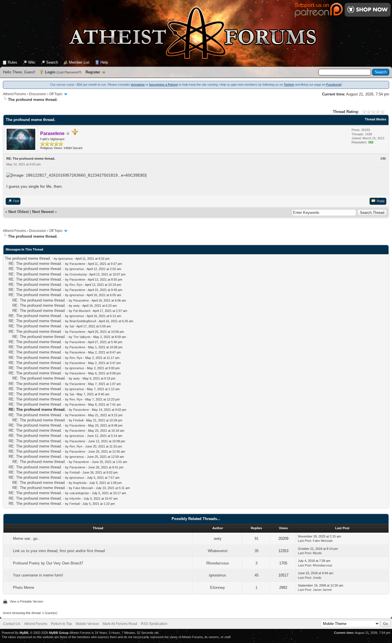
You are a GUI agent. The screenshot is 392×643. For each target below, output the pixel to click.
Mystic (317, 553)
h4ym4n (75, 498)
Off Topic (56, 94)
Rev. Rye (75, 284)
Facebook (333, 84)
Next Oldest (18, 212)
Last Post (304, 540)
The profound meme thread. (28, 258)
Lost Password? (69, 72)
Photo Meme (23, 587)
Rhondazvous (217, 563)
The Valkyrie (81, 337)
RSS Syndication (154, 624)
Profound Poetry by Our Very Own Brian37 (48, 563)
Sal (71, 326)
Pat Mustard (81, 310)
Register (93, 72)
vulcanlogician (79, 493)
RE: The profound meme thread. (35, 263)
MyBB (24, 632)
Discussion (37, 94)
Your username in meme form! (38, 575)
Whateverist (218, 551)
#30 (383, 158)
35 (257, 551)
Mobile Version (87, 624)
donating (138, 84)
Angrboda (79, 482)
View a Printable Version (26, 601)
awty (76, 305)
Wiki (31, 62)
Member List (79, 62)
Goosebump (78, 274)
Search (52, 62)
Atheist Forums (14, 94)
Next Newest (43, 212)
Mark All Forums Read (120, 624)
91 (257, 538)
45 (257, 575)
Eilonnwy (217, 587)
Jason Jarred (322, 589)
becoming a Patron (163, 84)
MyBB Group (59, 632)
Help (104, 62)
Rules (12, 62)
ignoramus (65, 258)
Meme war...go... (27, 538)
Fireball (78, 420)
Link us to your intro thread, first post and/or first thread (59, 551)
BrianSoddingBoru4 (82, 321)
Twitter (289, 84)
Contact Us (11, 624)
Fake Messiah (83, 488)
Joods (317, 577)
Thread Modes (375, 119)
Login (50, 72)
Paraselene (77, 263)
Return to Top (61, 624)
